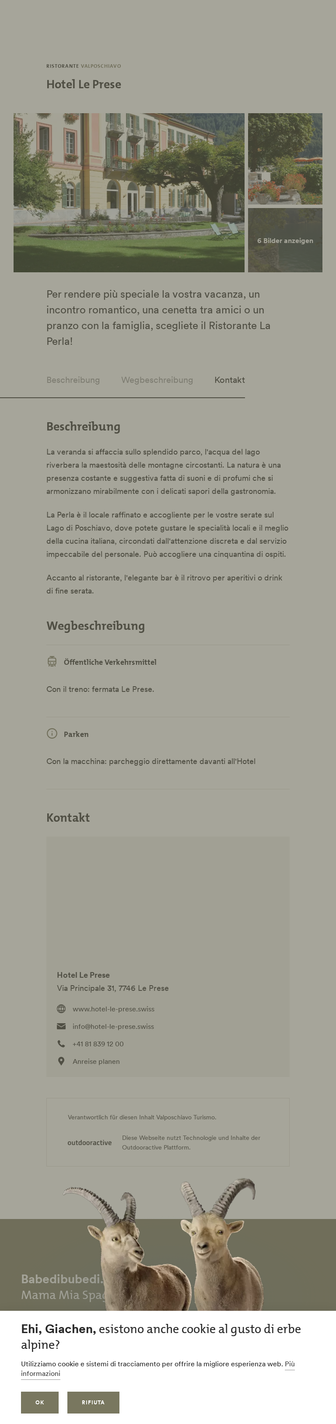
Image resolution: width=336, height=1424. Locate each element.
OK (39, 1402)
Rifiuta (93, 1402)
